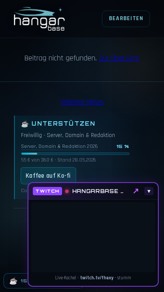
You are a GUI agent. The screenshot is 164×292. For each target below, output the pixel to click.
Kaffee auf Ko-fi (48, 176)
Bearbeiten (126, 18)
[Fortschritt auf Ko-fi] (75, 153)
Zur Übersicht (119, 58)
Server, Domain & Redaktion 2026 (59, 146)
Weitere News (82, 102)
